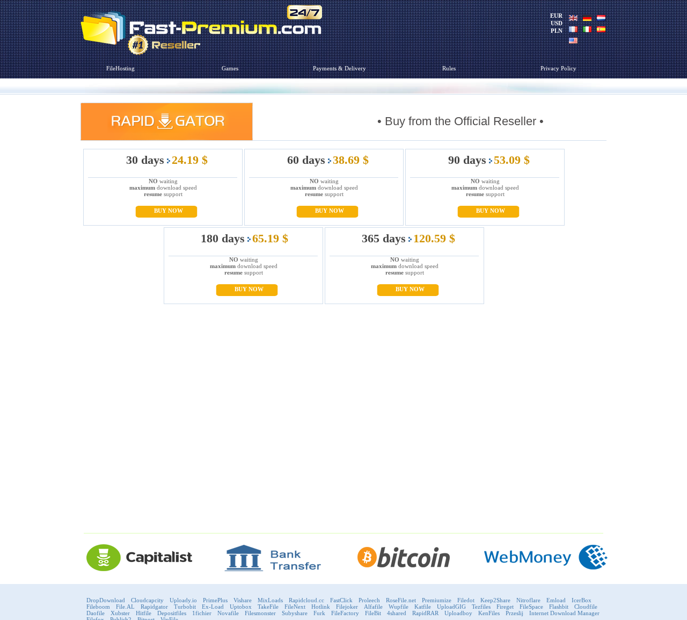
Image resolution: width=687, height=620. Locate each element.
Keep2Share (495, 600)
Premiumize (436, 600)
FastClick (341, 600)
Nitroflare (528, 600)
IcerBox (581, 600)
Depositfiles (171, 613)
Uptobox (241, 606)
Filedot (465, 600)
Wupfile (398, 606)
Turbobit (185, 606)
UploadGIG (451, 606)
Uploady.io (183, 600)
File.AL (125, 606)
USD (556, 23)
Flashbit (558, 606)
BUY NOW (168, 210)
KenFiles (489, 613)
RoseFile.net (401, 600)
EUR (556, 15)
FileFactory (345, 613)
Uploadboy (458, 613)
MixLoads (270, 600)
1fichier (201, 613)
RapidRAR (425, 613)
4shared (396, 613)
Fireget (505, 606)
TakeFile (268, 606)
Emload (556, 600)
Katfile (422, 606)
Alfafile (373, 606)
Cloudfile (585, 606)
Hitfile (143, 613)
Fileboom (98, 606)
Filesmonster (260, 613)
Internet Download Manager (564, 613)
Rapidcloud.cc (306, 600)
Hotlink (320, 606)
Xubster (120, 613)
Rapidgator (154, 606)
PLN (556, 30)
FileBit (373, 613)
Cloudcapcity (147, 600)
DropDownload (105, 600)
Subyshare (295, 613)
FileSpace (531, 606)
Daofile (95, 613)
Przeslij (514, 613)
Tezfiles (481, 606)
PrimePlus (215, 600)
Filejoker (347, 606)
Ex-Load (213, 606)
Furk (319, 613)
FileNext (294, 606)
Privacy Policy (558, 68)
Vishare (242, 600)
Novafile (228, 613)
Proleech (369, 600)
